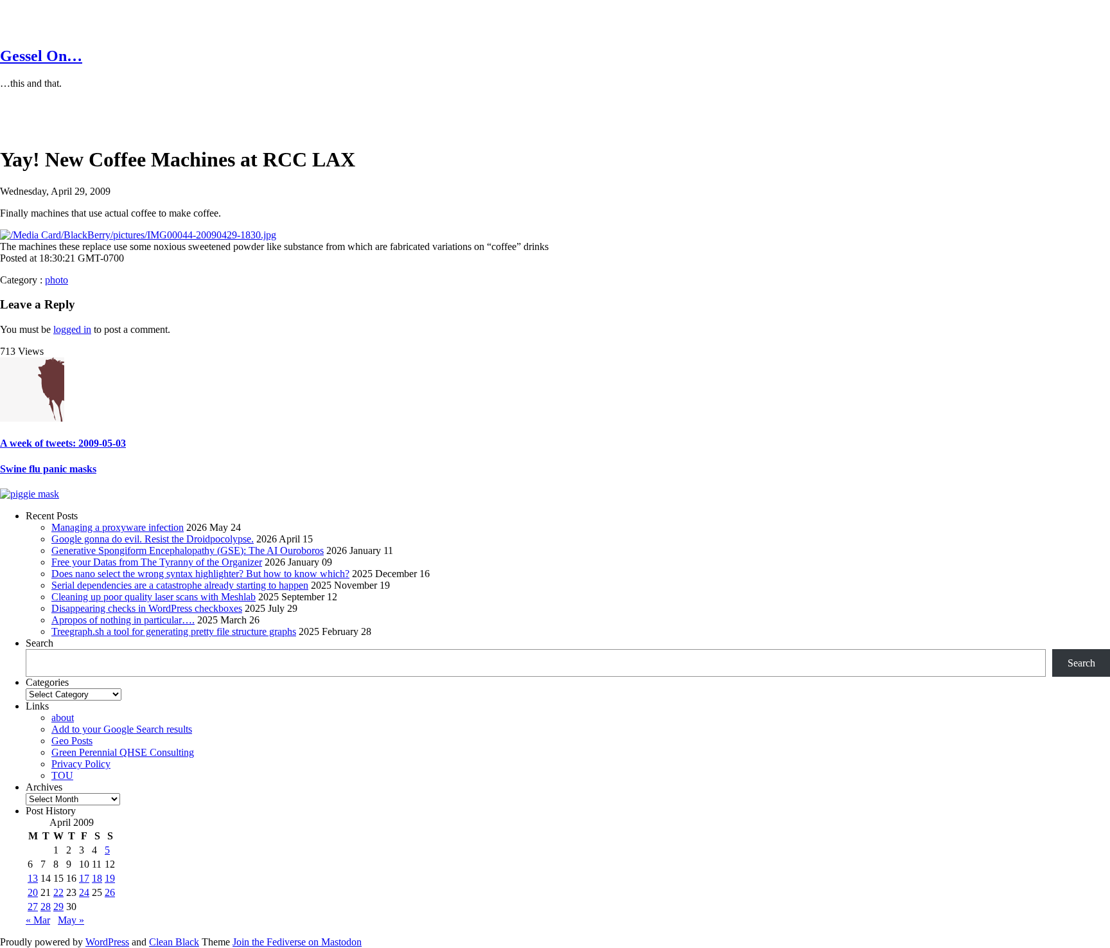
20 (33, 892)
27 (33, 906)
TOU (62, 775)
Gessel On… (41, 56)
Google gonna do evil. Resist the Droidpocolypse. (152, 538)
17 (84, 878)
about (62, 717)
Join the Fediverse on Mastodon (297, 941)
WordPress (107, 941)
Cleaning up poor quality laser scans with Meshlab (153, 596)
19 (110, 878)
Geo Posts (71, 740)
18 (97, 878)
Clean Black (174, 941)
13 (33, 878)
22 (58, 892)
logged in (72, 329)
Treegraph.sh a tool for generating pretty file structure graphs (173, 631)
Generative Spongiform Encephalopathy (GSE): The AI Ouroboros (187, 550)
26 (110, 892)
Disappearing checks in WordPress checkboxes (146, 608)
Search (39, 643)
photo (56, 279)
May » (71, 920)
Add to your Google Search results (121, 729)
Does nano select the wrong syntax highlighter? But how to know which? (200, 573)
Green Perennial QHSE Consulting (122, 752)
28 (45, 906)
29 (58, 906)
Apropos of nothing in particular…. (123, 619)
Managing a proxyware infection (117, 527)
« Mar (38, 920)
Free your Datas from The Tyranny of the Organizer (156, 562)
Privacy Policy (80, 763)
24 (84, 892)
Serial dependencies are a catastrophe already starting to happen (179, 585)
